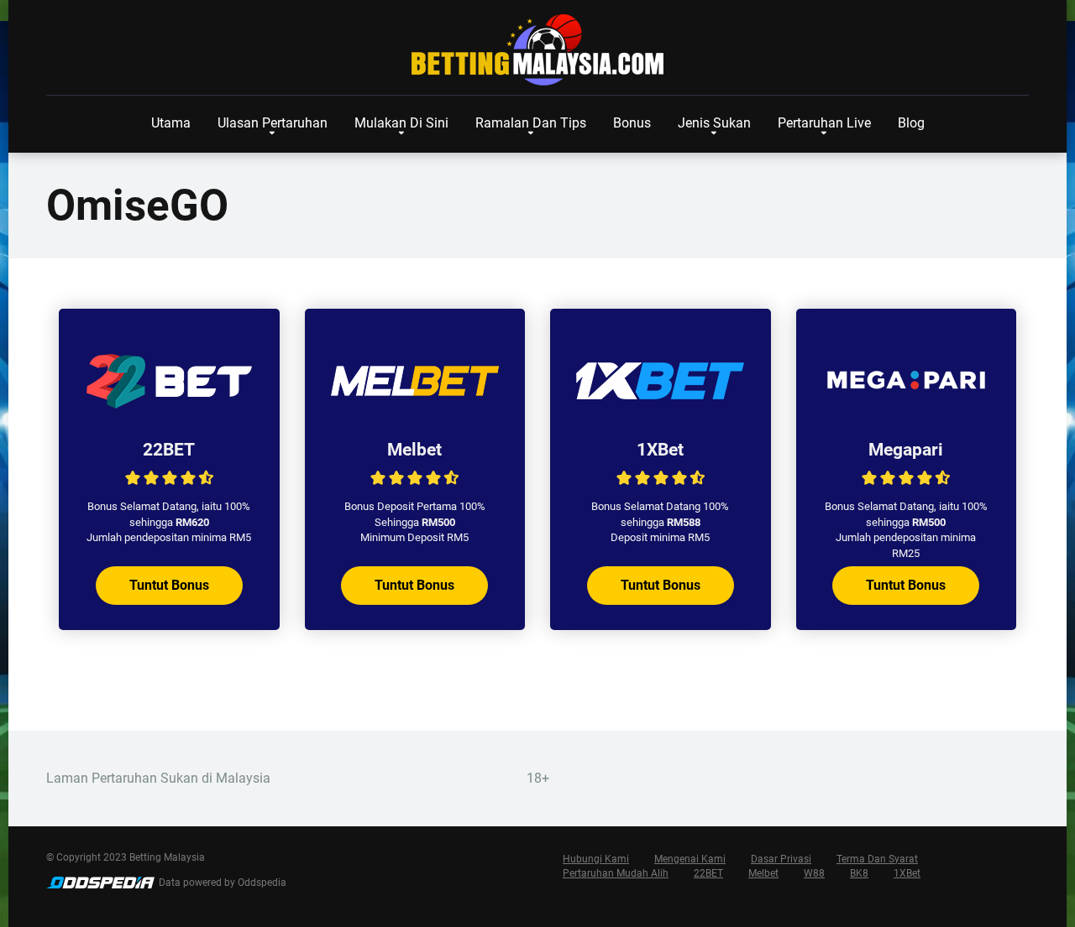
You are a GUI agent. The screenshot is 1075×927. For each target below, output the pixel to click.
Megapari (905, 449)
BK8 (859, 873)
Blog (911, 123)
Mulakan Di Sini (401, 123)
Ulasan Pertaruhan (273, 123)
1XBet (660, 449)
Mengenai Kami (690, 859)
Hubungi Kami (596, 859)
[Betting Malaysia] (537, 50)
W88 (814, 873)
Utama (171, 123)
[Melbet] (415, 409)
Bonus (632, 123)
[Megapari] (906, 409)
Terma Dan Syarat (877, 859)
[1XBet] (660, 409)
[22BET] (169, 409)
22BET (169, 449)
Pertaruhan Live (824, 123)
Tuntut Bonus (169, 585)
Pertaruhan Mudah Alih (616, 873)
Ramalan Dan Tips (530, 123)
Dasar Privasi (781, 859)
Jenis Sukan (714, 123)
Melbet (414, 449)
